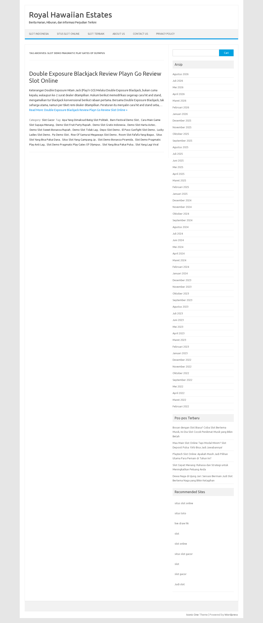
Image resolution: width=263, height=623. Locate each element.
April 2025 (179, 173)
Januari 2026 (180, 113)
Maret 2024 (179, 260)
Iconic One (192, 614)
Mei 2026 (178, 87)
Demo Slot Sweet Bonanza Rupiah (50, 129)
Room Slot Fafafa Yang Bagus (136, 134)
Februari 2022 (181, 406)
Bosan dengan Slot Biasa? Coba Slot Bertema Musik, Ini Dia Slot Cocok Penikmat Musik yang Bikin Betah (203, 432)
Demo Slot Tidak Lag (85, 129)
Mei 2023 (178, 326)
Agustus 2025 (180, 147)
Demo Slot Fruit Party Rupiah (73, 124)
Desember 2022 (182, 359)
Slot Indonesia (39, 33)
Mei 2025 (178, 167)
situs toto (180, 513)
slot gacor (181, 574)
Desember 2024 (182, 200)
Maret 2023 (179, 339)
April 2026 (179, 94)
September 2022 (182, 379)
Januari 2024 (180, 273)
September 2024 (182, 220)
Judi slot (180, 584)
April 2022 (179, 393)
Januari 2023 (180, 353)
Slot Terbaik (96, 33)
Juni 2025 (178, 160)
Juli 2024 (178, 233)
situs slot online (184, 503)
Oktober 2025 (181, 133)
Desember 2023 (182, 280)
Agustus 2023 (180, 306)
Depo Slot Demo (110, 129)
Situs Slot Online (68, 33)
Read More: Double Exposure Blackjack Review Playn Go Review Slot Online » (78, 110)
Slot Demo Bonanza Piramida (115, 139)
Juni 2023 (178, 319)
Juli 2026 (178, 80)
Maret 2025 (179, 180)
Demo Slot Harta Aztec (141, 124)
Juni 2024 (178, 240)
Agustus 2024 (180, 227)
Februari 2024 (181, 266)
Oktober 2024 (181, 213)
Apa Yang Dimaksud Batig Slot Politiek (85, 119)
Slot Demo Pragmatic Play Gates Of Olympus (73, 144)
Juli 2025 (178, 153)
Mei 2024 (178, 246)
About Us (119, 33)
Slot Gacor (48, 119)
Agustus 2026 (180, 74)
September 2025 (182, 140)
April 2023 (179, 333)
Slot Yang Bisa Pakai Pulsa (117, 144)
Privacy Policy (165, 33)
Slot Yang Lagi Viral (146, 144)
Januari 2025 (180, 193)
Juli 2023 (178, 313)
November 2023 (182, 286)
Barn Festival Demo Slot (124, 119)
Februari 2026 (181, 107)
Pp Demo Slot (60, 134)
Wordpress (231, 614)
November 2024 (182, 206)
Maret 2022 (179, 399)
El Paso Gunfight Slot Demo (138, 129)
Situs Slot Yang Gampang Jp (79, 139)
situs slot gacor (184, 553)
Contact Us (140, 33)
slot (177, 533)
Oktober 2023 (181, 293)
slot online (181, 543)
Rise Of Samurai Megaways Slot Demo (94, 134)
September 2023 (182, 300)
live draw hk (182, 523)
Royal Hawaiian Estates (70, 14)
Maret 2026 (179, 100)
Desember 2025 (182, 120)
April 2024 (179, 253)
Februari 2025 (181, 187)
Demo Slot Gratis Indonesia (109, 124)
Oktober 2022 (181, 373)
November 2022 (182, 366)
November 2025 (182, 127)
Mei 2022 (178, 386)
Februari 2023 (181, 346)
